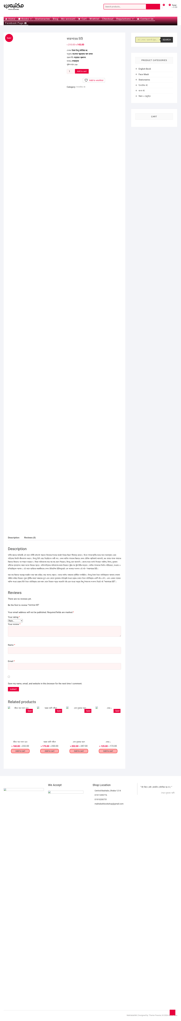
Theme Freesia (155, 1015)
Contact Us (147, 19)
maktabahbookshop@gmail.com (108, 804)
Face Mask (144, 74)
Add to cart (82, 71)
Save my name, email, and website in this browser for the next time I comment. (45, 683)
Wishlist (94, 19)
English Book (145, 69)
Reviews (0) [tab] (30, 537)
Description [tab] (13, 537)
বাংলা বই (142, 90)
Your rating (14, 617)
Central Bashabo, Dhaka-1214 (107, 791)
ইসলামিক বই (80, 87)
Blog (55, 19)
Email (11, 661)
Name (11, 645)
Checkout (107, 19)
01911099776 (100, 795)
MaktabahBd (132, 1015)
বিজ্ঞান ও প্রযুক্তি (145, 96)
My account (68, 19)
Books (25, 19)
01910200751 (100, 799)
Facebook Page (14, 23)
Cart (84, 19)
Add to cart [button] (20, 751)
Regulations (123, 19)
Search (153, 6)
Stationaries (42, 19)
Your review (14, 624)
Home (11, 19)
